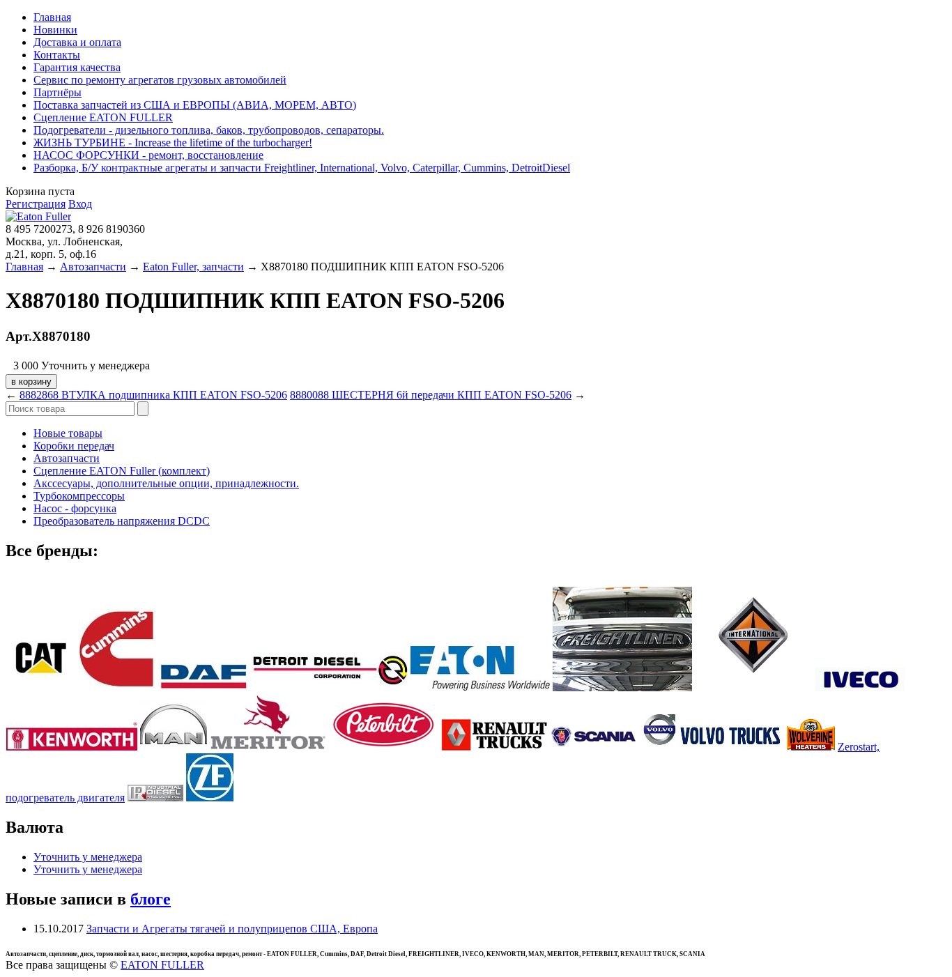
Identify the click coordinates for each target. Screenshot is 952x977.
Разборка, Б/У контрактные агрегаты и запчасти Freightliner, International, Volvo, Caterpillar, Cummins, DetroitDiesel (301, 168)
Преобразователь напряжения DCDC (121, 521)
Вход (80, 204)
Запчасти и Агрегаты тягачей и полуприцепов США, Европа (232, 928)
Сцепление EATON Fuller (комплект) (121, 471)
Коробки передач (73, 446)
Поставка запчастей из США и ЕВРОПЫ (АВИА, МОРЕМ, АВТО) (194, 105)
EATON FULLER (162, 965)
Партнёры (57, 92)
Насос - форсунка (74, 508)
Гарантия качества (77, 67)
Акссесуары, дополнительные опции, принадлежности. (166, 483)
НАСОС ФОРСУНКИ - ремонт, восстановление (148, 155)
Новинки (55, 30)
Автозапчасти (93, 266)
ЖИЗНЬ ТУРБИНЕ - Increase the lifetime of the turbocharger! (172, 142)
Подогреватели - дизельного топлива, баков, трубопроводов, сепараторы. (208, 130)
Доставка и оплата (77, 42)
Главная (52, 17)
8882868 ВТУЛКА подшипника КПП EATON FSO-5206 (153, 395)
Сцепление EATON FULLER (103, 117)
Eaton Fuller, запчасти (193, 266)
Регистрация (36, 204)
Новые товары (67, 433)
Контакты (56, 55)
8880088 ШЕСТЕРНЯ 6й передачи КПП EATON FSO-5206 (430, 395)
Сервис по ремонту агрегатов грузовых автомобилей (159, 80)
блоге (150, 899)
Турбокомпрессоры (79, 496)
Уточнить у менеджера (87, 857)
